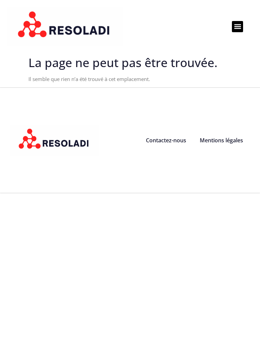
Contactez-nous (166, 140)
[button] (237, 26)
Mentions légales (221, 140)
